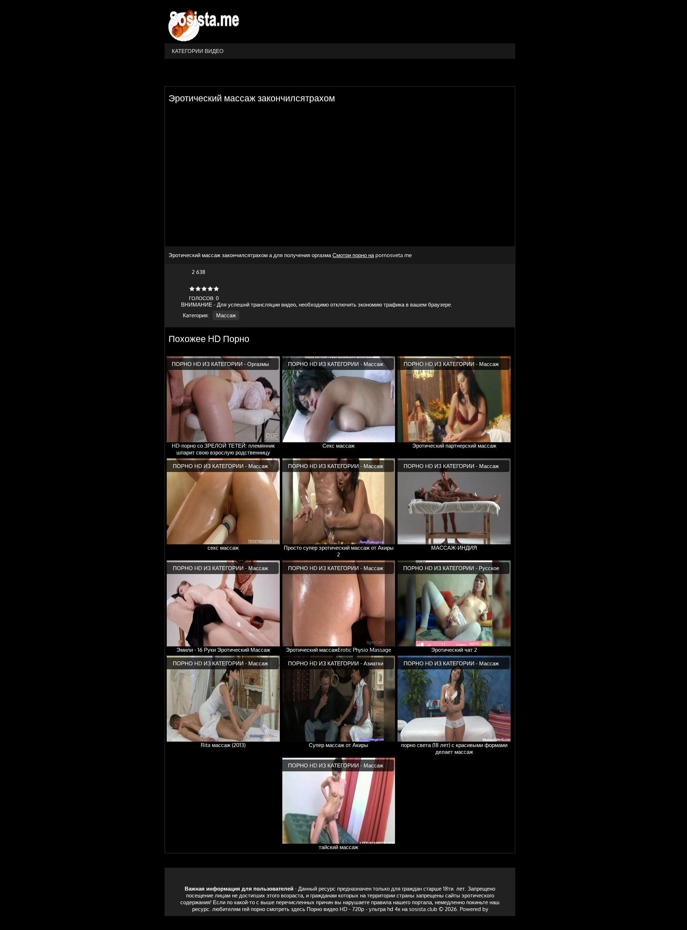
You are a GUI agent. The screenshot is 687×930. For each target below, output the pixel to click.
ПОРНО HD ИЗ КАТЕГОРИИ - (209, 364)
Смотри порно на (353, 255)
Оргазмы (258, 364)
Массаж (226, 315)
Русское (489, 568)
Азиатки (373, 663)
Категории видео (198, 51)
